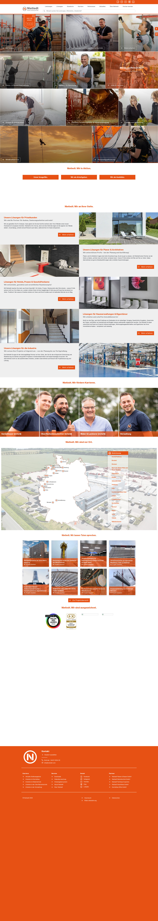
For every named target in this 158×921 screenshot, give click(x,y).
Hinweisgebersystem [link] (60, 782)
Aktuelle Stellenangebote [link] (33, 776)
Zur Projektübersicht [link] (80, 600)
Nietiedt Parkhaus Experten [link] (120, 782)
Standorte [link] (70, 6)
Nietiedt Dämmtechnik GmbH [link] (121, 779)
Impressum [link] (87, 798)
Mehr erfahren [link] (68, 235)
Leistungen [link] (48, 6)
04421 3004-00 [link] (55, 760)
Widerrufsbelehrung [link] (90, 800)
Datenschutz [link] (116, 798)
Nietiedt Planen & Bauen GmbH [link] (122, 776)
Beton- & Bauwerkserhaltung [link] (17, 85)
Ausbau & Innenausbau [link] (15, 122)
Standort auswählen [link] (50, 754)
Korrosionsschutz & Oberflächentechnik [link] (87, 48)
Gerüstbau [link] (10, 48)
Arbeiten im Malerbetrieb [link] (33, 782)
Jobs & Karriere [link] (117, 85)
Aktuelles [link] (102, 6)
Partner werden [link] (128, 6)
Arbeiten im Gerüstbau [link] (33, 779)
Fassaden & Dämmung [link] (67, 85)
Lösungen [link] (59, 6)
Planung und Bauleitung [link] (133, 122)
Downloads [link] (57, 776)
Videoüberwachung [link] (60, 779)
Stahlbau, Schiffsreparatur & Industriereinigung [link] (90, 122)
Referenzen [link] (91, 6)
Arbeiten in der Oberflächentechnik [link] (36, 784)
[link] (156, 28)
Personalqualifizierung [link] (106, 159)
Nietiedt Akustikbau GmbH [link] (120, 784)
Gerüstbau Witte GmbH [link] (119, 787)
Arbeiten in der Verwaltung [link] (34, 787)
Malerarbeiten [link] (129, 48)
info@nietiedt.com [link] (49, 762)
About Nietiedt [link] (58, 784)
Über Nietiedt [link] (114, 6)
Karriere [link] (80, 6)
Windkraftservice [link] (12, 159)
